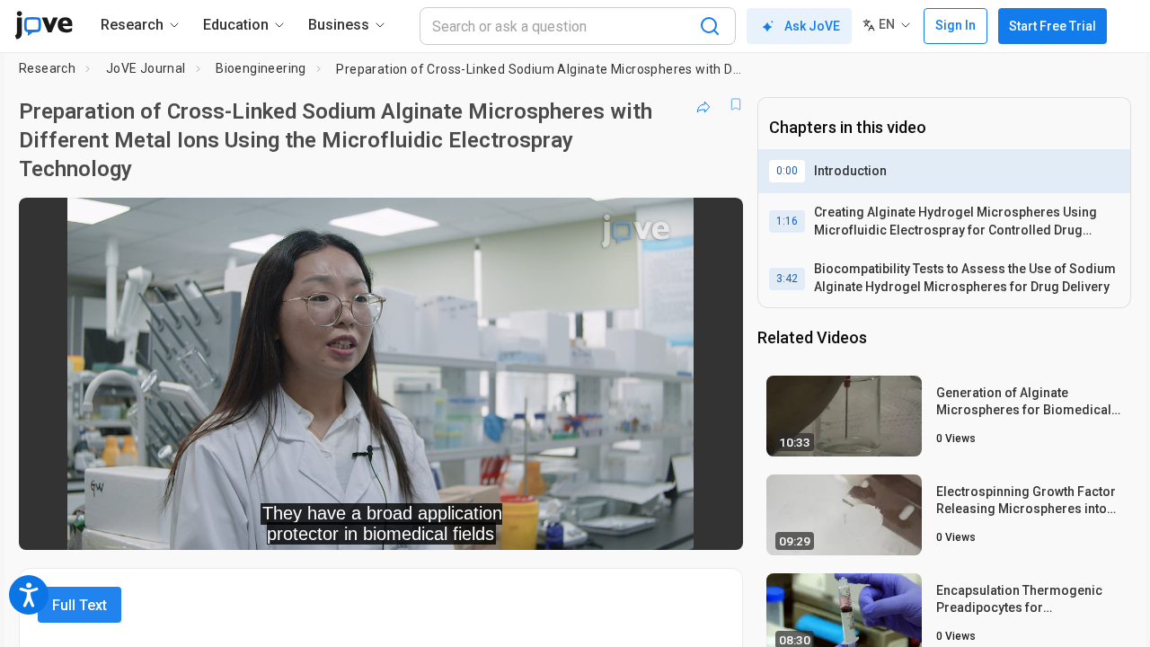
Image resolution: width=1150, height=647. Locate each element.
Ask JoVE (812, 26)
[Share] (703, 104)
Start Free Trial (1052, 26)
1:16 (787, 221)
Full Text (79, 605)
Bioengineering (261, 68)
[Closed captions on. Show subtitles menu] (673, 524)
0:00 (787, 170)
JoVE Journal (146, 68)
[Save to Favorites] (736, 104)
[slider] (282, 524)
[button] (714, 223)
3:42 (787, 278)
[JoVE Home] (43, 25)
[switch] (533, 524)
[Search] (710, 26)
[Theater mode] (714, 524)
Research (47, 68)
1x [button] (636, 524)
